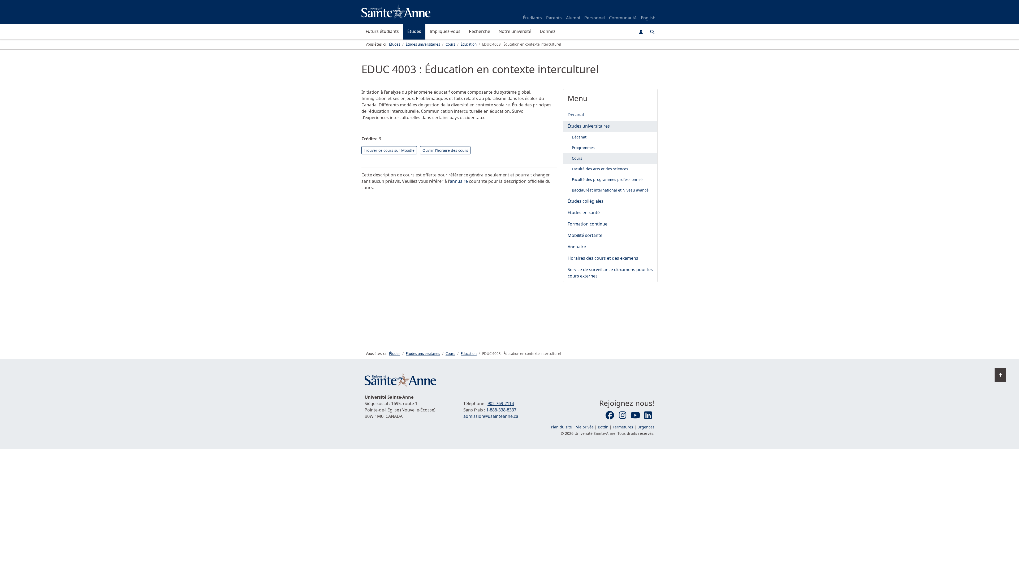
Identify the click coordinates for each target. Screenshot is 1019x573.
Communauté (623, 18)
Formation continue (587, 224)
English (648, 18)
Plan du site (561, 426)
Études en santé (584, 212)
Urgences (645, 426)
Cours (577, 158)
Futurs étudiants (382, 31)
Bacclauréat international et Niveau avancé (610, 190)
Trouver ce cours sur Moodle (389, 150)
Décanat (576, 115)
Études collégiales (585, 201)
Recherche (479, 31)
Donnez (547, 31)
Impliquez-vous (445, 31)
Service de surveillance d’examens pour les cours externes (610, 273)
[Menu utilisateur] (641, 32)
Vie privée (585, 426)
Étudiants (532, 18)
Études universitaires (589, 126)
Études (414, 31)
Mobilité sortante (585, 235)
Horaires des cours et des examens (603, 258)
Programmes (583, 147)
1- (501, 410)
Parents (554, 18)
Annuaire (577, 247)
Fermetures (623, 426)
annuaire (459, 181)
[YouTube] (635, 415)
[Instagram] (622, 415)
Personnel (594, 18)
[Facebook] (609, 415)
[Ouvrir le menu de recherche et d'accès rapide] (652, 32)
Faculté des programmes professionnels (608, 179)
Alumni (573, 18)
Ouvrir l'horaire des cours (445, 150)
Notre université (515, 31)
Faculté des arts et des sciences (600, 168)
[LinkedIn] (648, 415)
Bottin (603, 426)
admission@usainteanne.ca (490, 416)
